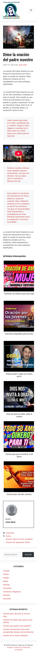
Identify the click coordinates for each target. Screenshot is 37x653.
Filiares (6, 574)
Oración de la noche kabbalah (15, 635)
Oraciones (10, 533)
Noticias (6, 585)
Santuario (7, 599)
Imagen (6, 578)
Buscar (28, 555)
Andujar (6, 571)
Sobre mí (18, 647)
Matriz (5, 581)
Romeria (6, 595)
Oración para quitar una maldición (17, 626)
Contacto (10, 647)
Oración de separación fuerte (18, 542)
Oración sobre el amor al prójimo (19, 539)
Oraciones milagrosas (12, 592)
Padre (8, 536)
